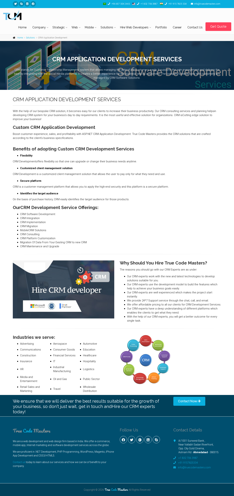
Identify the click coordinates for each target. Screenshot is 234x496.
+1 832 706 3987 (149, 4)
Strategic (58, 27)
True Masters (31, 431)
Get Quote (218, 26)
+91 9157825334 (188, 462)
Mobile (89, 27)
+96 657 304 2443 (120, 4)
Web (74, 27)
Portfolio (161, 27)
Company (39, 27)
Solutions (107, 27)
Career (177, 27)
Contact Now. (188, 401)
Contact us (19, 462)
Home (22, 27)
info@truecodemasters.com (207, 4)
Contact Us (195, 27)
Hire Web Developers (134, 27)
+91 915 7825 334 (177, 4)
